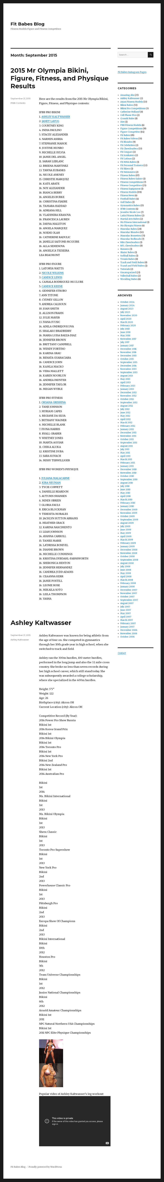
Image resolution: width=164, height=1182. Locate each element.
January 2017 (127, 345)
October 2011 (127, 439)
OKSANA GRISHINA (53, 402)
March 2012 (126, 422)
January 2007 (127, 626)
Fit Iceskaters (127, 155)
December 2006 (128, 630)
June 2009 (125, 529)
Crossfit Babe (127, 118)
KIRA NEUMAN (51, 482)
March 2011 (126, 459)
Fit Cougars (126, 152)
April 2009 (125, 536)
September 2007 (129, 600)
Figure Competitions (131, 128)
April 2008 (125, 576)
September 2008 (129, 559)
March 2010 (126, 499)
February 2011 (127, 462)
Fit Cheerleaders (129, 148)
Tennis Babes (127, 259)
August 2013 (126, 375)
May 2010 (125, 493)
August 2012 (126, 406)
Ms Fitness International (133, 222)
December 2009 (128, 509)
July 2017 (124, 342)
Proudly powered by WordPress (45, 1167)
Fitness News (127, 195)
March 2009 (126, 539)
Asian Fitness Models (131, 101)
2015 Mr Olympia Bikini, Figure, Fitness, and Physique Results (60, 78)
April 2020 (125, 318)
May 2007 (125, 613)
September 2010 (128, 479)
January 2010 (127, 506)
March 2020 (126, 322)
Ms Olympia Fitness (130, 225)
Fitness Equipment (130, 188)
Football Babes (128, 198)
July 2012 (125, 409)
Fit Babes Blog (28, 24)
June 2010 (125, 489)
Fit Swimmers (127, 172)
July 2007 (125, 606)
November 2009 (128, 513)
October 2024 (127, 302)
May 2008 (125, 573)
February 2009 (128, 543)
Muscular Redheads (130, 239)
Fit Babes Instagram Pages (132, 72)
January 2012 (127, 429)
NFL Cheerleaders (129, 245)
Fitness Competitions (131, 182)
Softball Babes (127, 255)
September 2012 (128, 402)
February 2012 (127, 426)
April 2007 (125, 616)
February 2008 (128, 583)
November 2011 (128, 436)
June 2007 (125, 610)
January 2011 (127, 466)
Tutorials (125, 269)
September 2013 (128, 372)
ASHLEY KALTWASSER (55, 116)
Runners (124, 249)
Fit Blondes (126, 142)
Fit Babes (125, 135)
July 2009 (125, 526)
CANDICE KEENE (52, 286)
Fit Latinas (126, 158)
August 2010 (126, 483)
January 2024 (127, 305)
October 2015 (127, 359)
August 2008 (127, 563)
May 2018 (125, 335)
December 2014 (128, 365)
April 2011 (125, 456)
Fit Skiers (125, 168)
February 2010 (127, 503)
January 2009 (127, 546)
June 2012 (125, 412)
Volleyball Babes (128, 275)
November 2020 (128, 315)
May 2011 (125, 452)
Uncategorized (128, 272)
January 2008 (127, 586)
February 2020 (128, 325)
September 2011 (128, 442)
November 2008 (128, 553)
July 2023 (125, 312)
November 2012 (128, 395)
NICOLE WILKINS (53, 272)
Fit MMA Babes (128, 162)
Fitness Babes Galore (131, 178)
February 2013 (127, 385)
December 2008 (128, 549)
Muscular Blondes (129, 232)
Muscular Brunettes (130, 235)
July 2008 (125, 566)
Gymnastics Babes (130, 205)
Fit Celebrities (127, 145)
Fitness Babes (127, 175)
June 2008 (125, 570)
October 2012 (127, 399)
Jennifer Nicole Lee (130, 212)
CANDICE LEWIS (52, 277)
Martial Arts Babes (130, 219)
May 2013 (125, 379)
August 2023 (126, 308)
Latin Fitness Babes (130, 215)
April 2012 (125, 419)
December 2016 (128, 349)
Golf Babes (126, 202)
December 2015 (128, 355)
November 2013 (128, 369)
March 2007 (126, 620)
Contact (122, 653)
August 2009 (127, 523)
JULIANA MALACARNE (55, 478)
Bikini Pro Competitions (132, 108)
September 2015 (128, 362)
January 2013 (127, 389)
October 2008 (127, 556)
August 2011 (126, 446)
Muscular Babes (128, 229)
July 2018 (125, 329)
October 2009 (127, 516)
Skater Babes (127, 252)
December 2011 (128, 432)
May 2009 (125, 533)
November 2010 (128, 472)
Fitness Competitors (131, 185)
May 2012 (125, 416)
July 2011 (124, 449)
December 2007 (128, 590)
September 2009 (129, 519)
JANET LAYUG (50, 121)
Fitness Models (128, 192)
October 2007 (127, 596)
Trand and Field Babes (132, 265)
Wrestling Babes (129, 279)
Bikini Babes (126, 105)
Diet (122, 121)
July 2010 (125, 486)
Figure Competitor (130, 132)
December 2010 (128, 469)
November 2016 (128, 352)
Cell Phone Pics (128, 115)
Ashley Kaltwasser (41, 623)
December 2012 (128, 392)
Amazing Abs (127, 95)
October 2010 (127, 476)
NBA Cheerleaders (129, 242)
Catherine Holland (130, 111)
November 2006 (128, 633)
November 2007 (128, 593)
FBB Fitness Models (130, 125)
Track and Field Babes (132, 262)
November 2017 (128, 339)
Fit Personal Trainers (131, 165)
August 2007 (126, 603)
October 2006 (127, 636)
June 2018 (125, 332)
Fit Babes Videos (129, 138)
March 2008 (126, 580)
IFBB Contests (18, 103)
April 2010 (125, 496)
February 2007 (128, 623)
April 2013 (125, 382)
